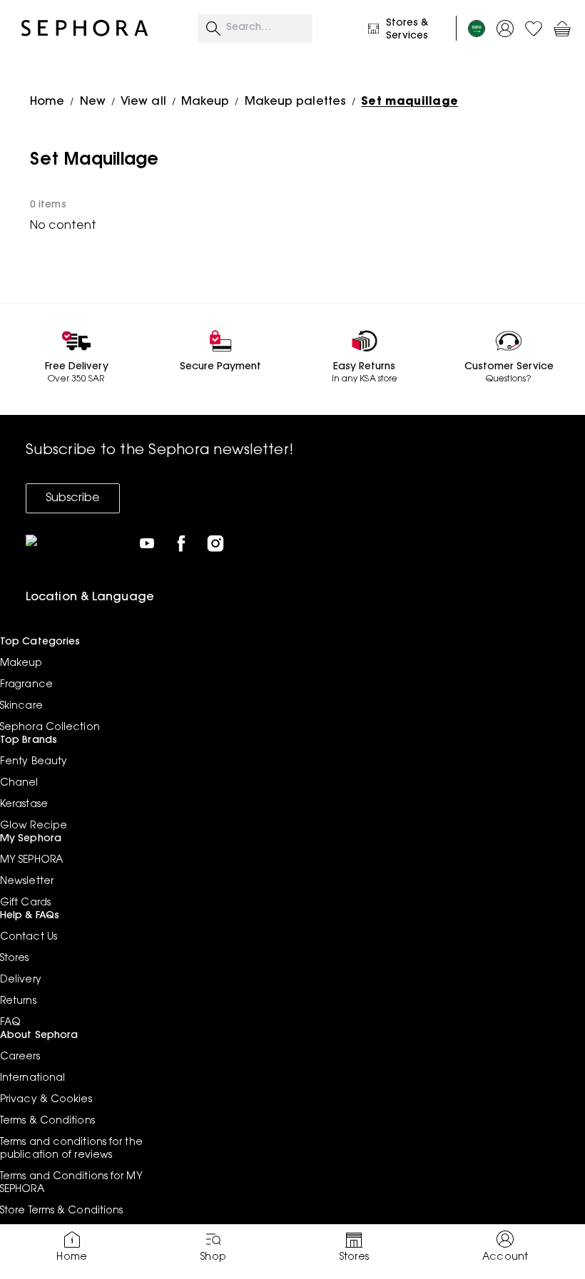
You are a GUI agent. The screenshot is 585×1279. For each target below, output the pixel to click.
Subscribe (73, 498)
